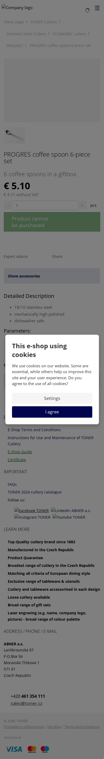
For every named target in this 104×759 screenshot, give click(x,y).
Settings (52, 398)
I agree (52, 412)
